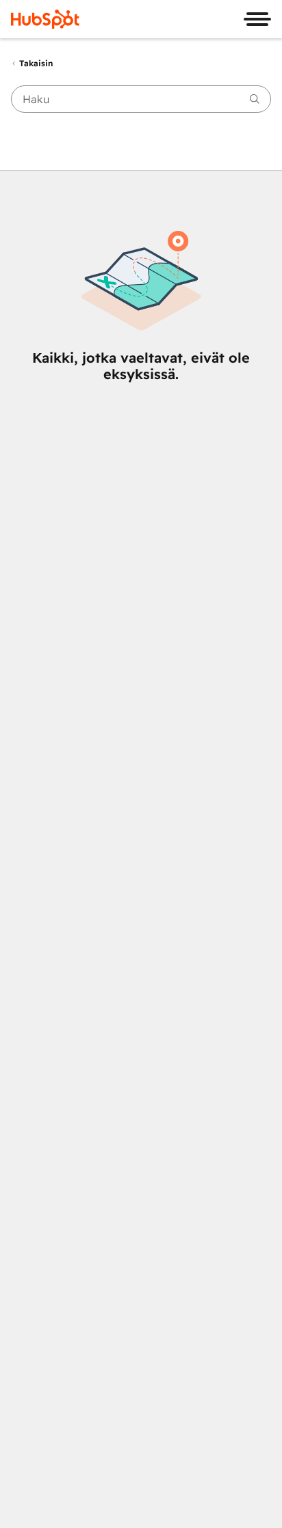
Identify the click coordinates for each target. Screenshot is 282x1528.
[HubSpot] (45, 19)
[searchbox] (141, 99)
